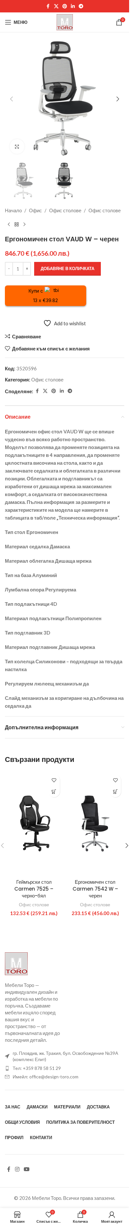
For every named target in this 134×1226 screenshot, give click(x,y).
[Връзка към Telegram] (81, 6)
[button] (11, 98)
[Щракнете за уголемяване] (17, 146)
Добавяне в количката (67, 268)
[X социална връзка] (56, 6)
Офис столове (65, 210)
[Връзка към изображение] (16, 963)
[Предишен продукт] (9, 225)
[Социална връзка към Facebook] (48, 6)
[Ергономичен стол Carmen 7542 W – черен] (95, 823)
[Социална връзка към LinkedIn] (73, 6)
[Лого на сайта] (65, 21)
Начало (13, 210)
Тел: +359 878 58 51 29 (37, 1068)
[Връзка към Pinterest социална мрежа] (64, 6)
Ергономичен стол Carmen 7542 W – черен (95, 889)
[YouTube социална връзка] (26, 1169)
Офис (35, 210)
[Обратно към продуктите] (16, 225)
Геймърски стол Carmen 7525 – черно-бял (33, 889)
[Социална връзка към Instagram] (17, 1169)
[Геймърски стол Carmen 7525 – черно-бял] (34, 823)
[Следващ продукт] (24, 225)
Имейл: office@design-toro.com (45, 1076)
